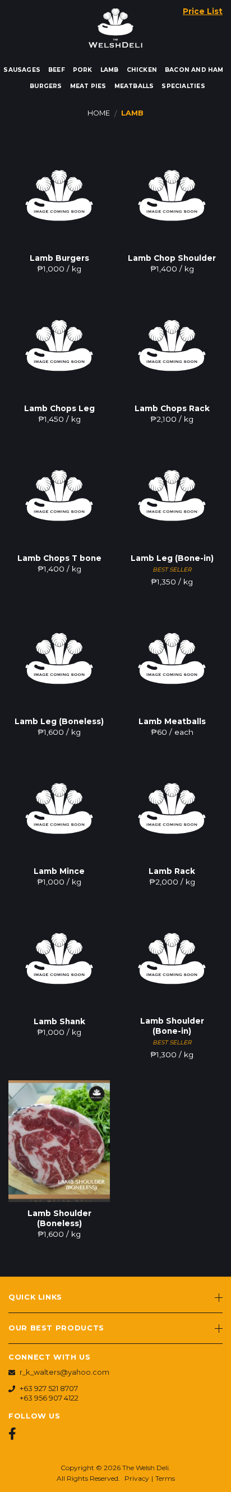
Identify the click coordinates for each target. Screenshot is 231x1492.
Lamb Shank (59, 1021)
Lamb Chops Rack (172, 408)
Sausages (21, 69)
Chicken (142, 69)
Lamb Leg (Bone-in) (172, 558)
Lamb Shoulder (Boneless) (59, 1218)
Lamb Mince (59, 871)
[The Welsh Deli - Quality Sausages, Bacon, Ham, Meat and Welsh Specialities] (115, 25)
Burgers (46, 86)
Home (98, 113)
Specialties (183, 86)
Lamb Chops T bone (59, 558)
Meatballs (134, 86)
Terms (165, 1478)
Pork (83, 69)
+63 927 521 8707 (49, 1388)
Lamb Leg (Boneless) (59, 721)
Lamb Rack (172, 871)
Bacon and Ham (194, 69)
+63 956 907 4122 (49, 1398)
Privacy (136, 1478)
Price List (203, 11)
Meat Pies (88, 86)
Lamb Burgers (59, 258)
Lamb (109, 69)
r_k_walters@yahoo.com (64, 1372)
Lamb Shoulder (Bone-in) (172, 1025)
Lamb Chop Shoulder (172, 258)
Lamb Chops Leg (59, 408)
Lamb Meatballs (172, 721)
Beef (56, 69)
